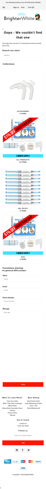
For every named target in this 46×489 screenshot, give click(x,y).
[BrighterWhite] (23, 21)
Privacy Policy (12, 413)
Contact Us (23, 423)
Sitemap (12, 415)
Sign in (16, 7)
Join (23, 7)
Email (5, 287)
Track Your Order (12, 401)
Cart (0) (31, 7)
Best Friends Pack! (33, 401)
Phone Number (8, 298)
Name (5, 275)
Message (6, 309)
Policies (12, 410)
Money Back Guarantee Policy (12, 408)
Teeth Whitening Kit (33, 408)
